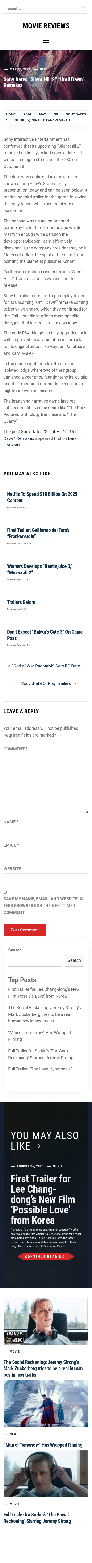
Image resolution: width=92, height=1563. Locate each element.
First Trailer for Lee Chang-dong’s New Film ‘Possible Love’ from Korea (44, 993)
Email (11, 845)
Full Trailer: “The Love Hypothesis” (40, 1068)
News (44, 69)
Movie (58, 1166)
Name (11, 821)
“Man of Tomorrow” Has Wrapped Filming (39, 1036)
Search (15, 949)
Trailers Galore (21, 602)
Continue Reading (45, 1257)
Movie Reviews (46, 26)
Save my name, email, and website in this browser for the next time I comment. (43, 905)
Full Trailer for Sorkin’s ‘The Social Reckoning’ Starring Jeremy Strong (40, 1054)
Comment (15, 748)
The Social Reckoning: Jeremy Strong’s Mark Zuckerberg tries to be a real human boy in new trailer (44, 1014)
